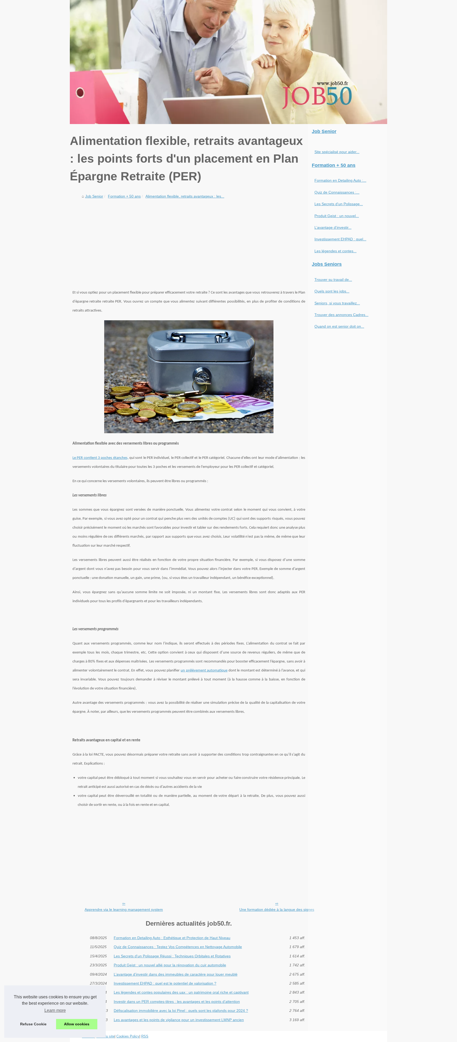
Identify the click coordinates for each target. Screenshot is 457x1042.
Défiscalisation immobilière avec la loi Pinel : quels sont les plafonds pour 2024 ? (181, 1010)
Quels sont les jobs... (331, 291)
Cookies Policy (127, 1036)
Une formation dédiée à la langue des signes (276, 909)
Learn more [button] (55, 1010)
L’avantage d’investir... (332, 227)
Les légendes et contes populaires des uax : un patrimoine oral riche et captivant (181, 992)
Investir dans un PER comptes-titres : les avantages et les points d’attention (177, 1001)
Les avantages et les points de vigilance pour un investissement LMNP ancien (179, 1020)
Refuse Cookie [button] (33, 1024)
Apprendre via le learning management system (124, 909)
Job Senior (94, 196)
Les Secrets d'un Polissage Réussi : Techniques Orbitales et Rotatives (172, 956)
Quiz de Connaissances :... (336, 192)
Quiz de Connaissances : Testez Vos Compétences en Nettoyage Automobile (178, 947)
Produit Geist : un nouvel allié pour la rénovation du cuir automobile (170, 965)
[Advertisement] (189, 240)
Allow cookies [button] (76, 1024)
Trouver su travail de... (333, 279)
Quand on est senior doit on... (339, 326)
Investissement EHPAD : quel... (340, 239)
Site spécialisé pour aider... (336, 152)
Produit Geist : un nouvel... (336, 216)
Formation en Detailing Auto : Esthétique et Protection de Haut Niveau (172, 938)
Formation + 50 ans (124, 196)
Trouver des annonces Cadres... (341, 315)
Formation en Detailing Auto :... (340, 180)
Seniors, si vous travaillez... (337, 303)
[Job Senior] (228, 62)
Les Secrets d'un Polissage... (338, 204)
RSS (144, 1036)
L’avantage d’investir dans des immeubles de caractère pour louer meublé (175, 974)
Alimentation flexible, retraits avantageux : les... (184, 196)
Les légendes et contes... (335, 251)
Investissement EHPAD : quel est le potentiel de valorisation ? (165, 983)
